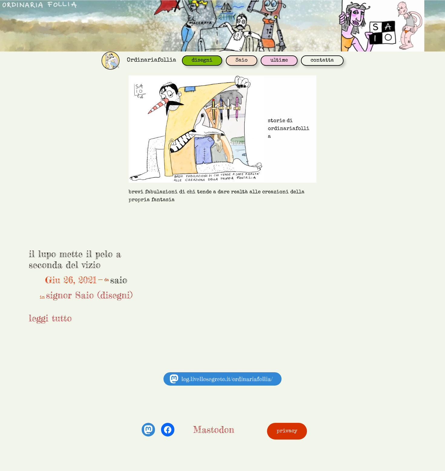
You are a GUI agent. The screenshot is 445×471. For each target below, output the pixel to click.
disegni (202, 60)
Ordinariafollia (151, 60)
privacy (287, 431)
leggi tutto (50, 318)
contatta (322, 60)
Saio (242, 60)
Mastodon (213, 429)
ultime (279, 60)
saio (118, 279)
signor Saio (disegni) (89, 295)
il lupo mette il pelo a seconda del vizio (75, 259)
